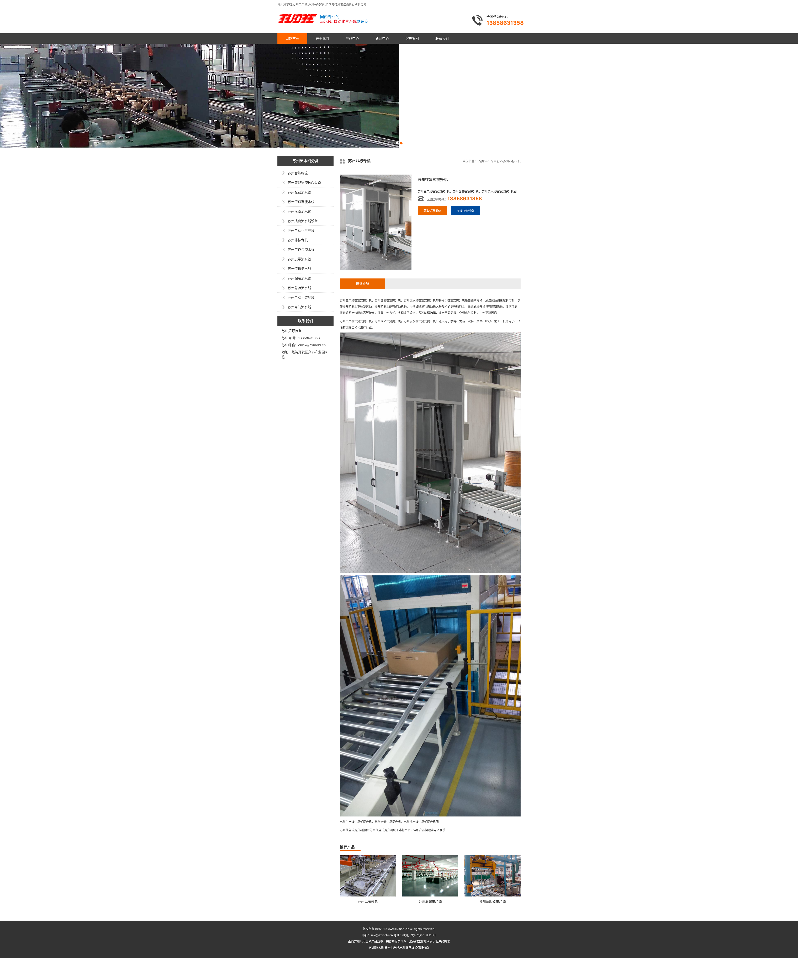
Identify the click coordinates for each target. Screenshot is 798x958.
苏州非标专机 (298, 240)
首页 (481, 161)
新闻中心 (382, 38)
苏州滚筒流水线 (299, 211)
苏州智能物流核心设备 (304, 183)
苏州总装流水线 (299, 288)
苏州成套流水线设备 (303, 221)
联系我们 (442, 38)
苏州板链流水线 (299, 192)
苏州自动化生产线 (301, 230)
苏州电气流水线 (299, 307)
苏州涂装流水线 (299, 278)
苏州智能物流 (298, 173)
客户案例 (412, 38)
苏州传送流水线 (299, 269)
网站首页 (292, 38)
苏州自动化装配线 (301, 297)
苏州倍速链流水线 (301, 202)
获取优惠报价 (432, 210)
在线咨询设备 (465, 210)
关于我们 (322, 38)
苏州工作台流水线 (301, 250)
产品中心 (352, 38)
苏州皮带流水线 (299, 259)
